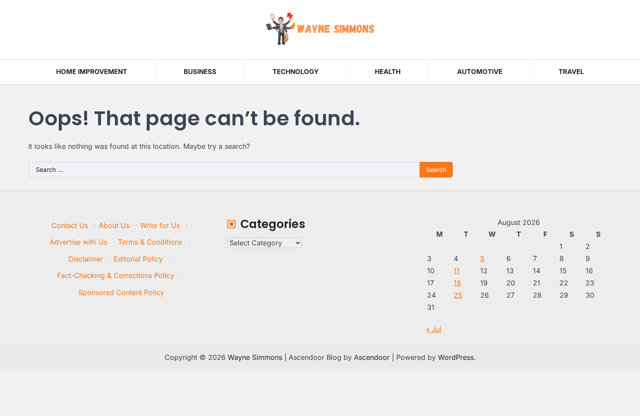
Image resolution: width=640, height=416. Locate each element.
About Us (114, 225)
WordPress (456, 357)
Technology (296, 71)
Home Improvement (91, 71)
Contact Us (69, 225)
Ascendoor (372, 357)
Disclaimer (85, 259)
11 (457, 270)
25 (458, 295)
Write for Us (160, 225)
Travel (571, 71)
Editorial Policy (138, 259)
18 (457, 282)
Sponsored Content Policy (121, 292)
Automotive (479, 71)
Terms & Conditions (150, 242)
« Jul (433, 329)
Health (388, 71)
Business (200, 71)
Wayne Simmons (255, 357)
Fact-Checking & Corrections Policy (115, 275)
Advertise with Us (78, 242)
